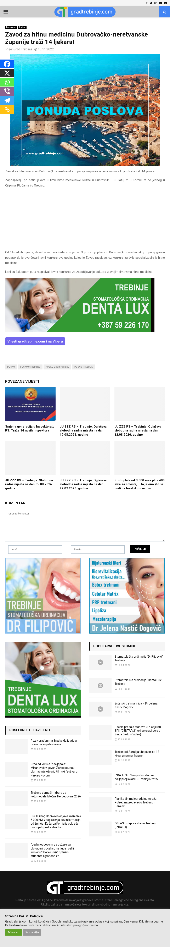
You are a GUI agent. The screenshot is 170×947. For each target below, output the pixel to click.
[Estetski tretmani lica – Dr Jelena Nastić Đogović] (100, 709)
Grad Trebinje (22, 49)
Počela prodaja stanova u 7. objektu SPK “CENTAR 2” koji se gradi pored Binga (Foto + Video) (138, 730)
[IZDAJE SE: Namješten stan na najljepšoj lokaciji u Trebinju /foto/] (100, 780)
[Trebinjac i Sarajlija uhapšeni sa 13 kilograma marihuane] (100, 757)
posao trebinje (83, 367)
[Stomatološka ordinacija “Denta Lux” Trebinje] (100, 685)
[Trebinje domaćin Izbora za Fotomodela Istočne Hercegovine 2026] (16, 798)
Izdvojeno (11, 27)
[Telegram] (7, 100)
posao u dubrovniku (57, 367)
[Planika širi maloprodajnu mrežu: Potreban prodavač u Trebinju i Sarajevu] (100, 804)
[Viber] (7, 91)
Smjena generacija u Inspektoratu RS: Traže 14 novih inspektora (30, 429)
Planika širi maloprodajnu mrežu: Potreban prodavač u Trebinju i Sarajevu (136, 802)
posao (11, 367)
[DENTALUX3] (79, 331)
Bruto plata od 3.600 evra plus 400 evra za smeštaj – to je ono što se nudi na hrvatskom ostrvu (139, 484)
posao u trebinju (30, 367)
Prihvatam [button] (13, 932)
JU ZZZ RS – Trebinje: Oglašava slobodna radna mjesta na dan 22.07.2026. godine (83, 484)
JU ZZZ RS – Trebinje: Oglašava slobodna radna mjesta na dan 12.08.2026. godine (137, 430)
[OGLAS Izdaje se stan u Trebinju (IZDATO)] (100, 828)
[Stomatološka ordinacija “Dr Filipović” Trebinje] (100, 662)
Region (22, 27)
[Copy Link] (7, 109)
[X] (7, 73)
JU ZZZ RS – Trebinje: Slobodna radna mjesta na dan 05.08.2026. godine (29, 484)
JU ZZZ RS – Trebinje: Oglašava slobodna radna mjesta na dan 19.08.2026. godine (83, 430)
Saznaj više (32, 932)
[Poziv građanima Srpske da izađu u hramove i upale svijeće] (16, 746)
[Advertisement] (85, 221)
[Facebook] (7, 63)
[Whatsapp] (7, 82)
